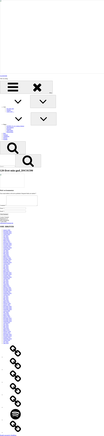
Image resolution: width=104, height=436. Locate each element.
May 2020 (6, 312)
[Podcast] (15, 420)
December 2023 (7, 259)
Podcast (5, 138)
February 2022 (7, 287)
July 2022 (5, 280)
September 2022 (7, 277)
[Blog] (15, 382)
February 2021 (7, 303)
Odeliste (8, 110)
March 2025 (6, 240)
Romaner (8, 129)
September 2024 (7, 247)
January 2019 (6, 333)
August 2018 (6, 340)
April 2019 (6, 328)
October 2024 (6, 246)
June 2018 (6, 343)
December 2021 (7, 288)
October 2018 (6, 337)
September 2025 (7, 233)
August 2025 (6, 234)
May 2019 (6, 327)
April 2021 (6, 300)
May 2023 (6, 268)
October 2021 (6, 291)
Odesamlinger (10, 127)
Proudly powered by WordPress (8, 435)
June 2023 (6, 266)
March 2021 (6, 302)
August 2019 (6, 322)
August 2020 (6, 311)
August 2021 (6, 294)
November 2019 (7, 319)
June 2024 (6, 252)
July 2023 (5, 265)
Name (2, 208)
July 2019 (5, 324)
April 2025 (6, 239)
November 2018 (7, 336)
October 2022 (6, 275)
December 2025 (7, 231)
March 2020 (6, 315)
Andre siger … (10, 111)
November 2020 (7, 308)
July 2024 (5, 250)
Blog (4, 133)
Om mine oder (10, 108)
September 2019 (7, 321)
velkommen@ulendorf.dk (6, 223)
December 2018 (7, 334)
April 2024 (6, 255)
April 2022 (6, 284)
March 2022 (6, 286)
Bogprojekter (9, 132)
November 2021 (7, 290)
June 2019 (6, 325)
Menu (50, 92)
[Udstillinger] (15, 407)
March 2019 (6, 330)
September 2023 (7, 262)
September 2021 (7, 293)
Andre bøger (9, 130)
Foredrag (5, 135)
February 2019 (7, 331)
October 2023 (6, 261)
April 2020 (6, 313)
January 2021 (6, 305)
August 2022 (6, 278)
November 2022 (7, 274)
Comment (3, 205)
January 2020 (6, 316)
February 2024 (7, 258)
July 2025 (5, 236)
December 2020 (7, 306)
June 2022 (6, 281)
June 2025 (6, 237)
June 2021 (6, 297)
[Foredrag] (15, 394)
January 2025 (6, 241)
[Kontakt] (15, 432)
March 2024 (6, 256)
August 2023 (6, 264)
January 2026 (6, 230)
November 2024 (7, 244)
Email (2, 211)
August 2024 (6, 249)
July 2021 (5, 296)
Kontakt (5, 139)
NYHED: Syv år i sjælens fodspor (15, 126)
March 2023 (6, 271)
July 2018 (5, 341)
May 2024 (6, 253)
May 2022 (6, 283)
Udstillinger (6, 136)
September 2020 (7, 309)
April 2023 (6, 269)
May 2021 (6, 299)
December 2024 (7, 243)
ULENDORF (3, 76)
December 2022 (7, 272)
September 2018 (7, 338)
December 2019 (7, 318)
